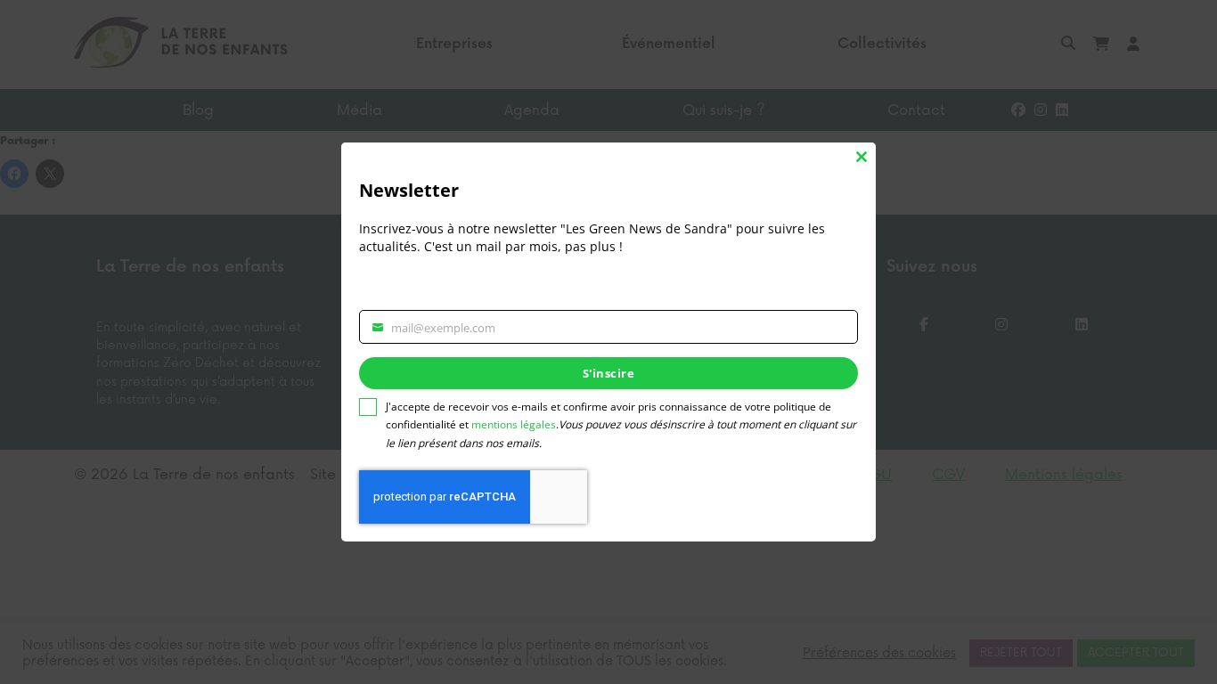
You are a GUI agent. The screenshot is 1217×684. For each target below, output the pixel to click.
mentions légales (513, 424)
